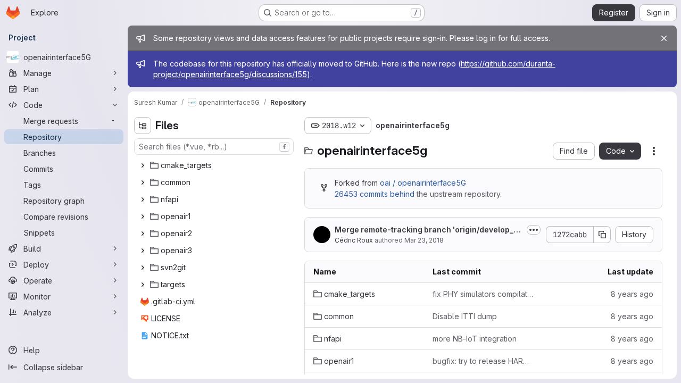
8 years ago (632, 293)
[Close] (664, 38)
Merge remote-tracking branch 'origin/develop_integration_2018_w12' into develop (427, 230)
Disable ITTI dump (465, 316)
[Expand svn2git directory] (142, 267)
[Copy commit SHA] (602, 234)
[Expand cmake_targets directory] (142, 165)
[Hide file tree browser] (142, 125)
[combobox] (214, 146)
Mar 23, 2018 (424, 240)
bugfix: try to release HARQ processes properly (484, 360)
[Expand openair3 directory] (142, 250)
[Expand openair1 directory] (142, 216)
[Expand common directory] (142, 182)
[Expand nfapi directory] (142, 199)
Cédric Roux (354, 240)
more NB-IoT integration (475, 338)
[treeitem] (215, 165)
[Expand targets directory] (142, 284)
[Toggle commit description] (534, 230)
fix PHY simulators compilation (484, 293)
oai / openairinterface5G (423, 182)
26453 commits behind (374, 193)
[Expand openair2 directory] (142, 233)
